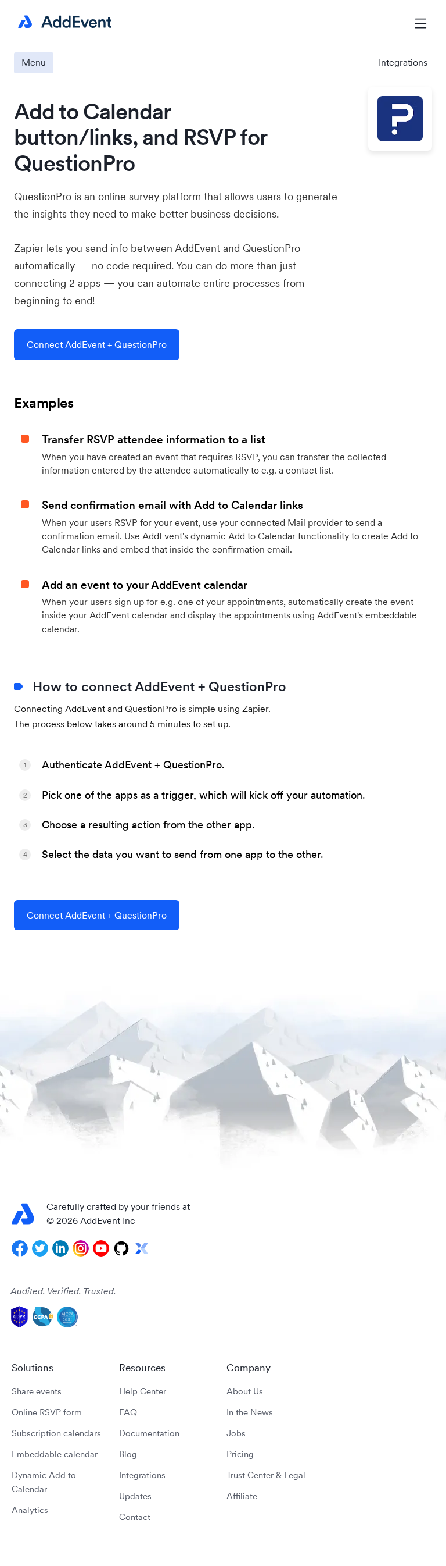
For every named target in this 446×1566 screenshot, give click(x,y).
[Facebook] (20, 1248)
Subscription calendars (56, 1433)
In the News (249, 1412)
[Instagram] (81, 1248)
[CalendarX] (142, 1248)
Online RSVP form (47, 1412)
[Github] (121, 1248)
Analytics (30, 1509)
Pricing (240, 1454)
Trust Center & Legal (265, 1474)
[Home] (63, 22)
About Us (244, 1391)
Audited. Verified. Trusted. (63, 1291)
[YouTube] (101, 1248)
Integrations (403, 62)
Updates (135, 1495)
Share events (37, 1391)
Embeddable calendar (55, 1454)
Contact (134, 1516)
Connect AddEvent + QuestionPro (97, 344)
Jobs (236, 1433)
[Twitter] (40, 1248)
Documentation (149, 1433)
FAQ (128, 1412)
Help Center (142, 1391)
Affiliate (241, 1495)
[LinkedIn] (60, 1248)
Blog (128, 1454)
